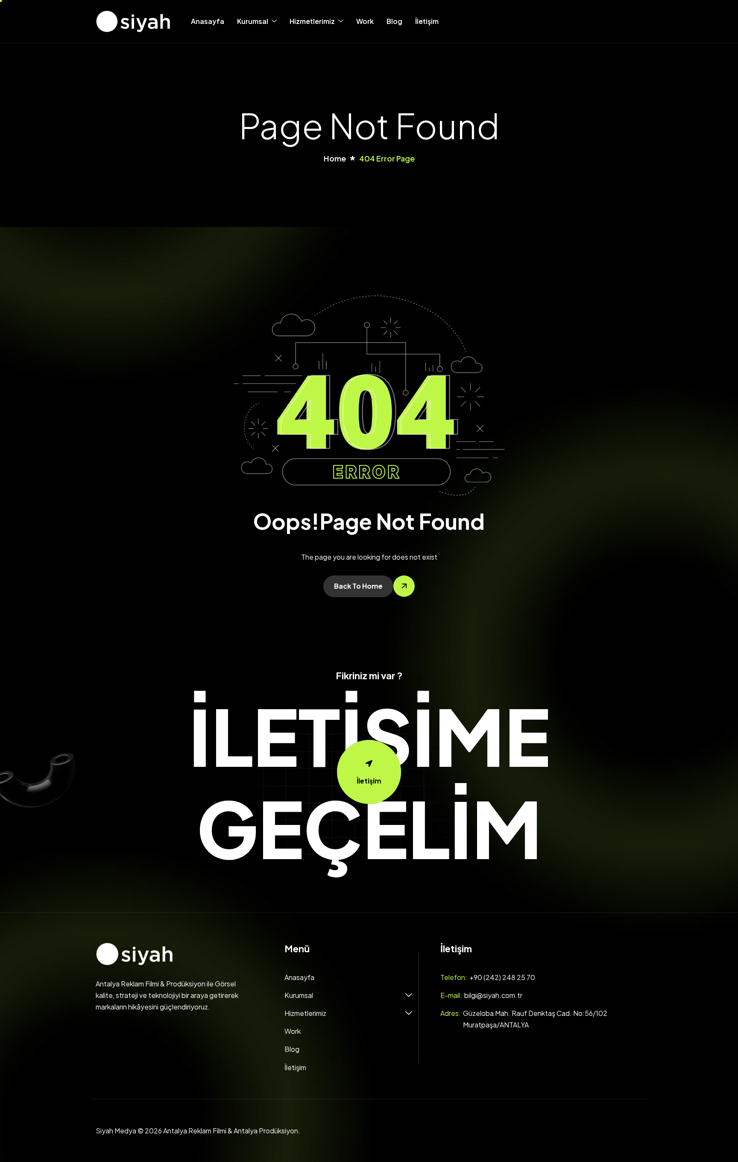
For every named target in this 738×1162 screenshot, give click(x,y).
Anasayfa (207, 21)
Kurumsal (252, 21)
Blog (394, 21)
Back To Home (358, 585)
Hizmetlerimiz (312, 21)
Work (365, 21)
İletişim (427, 21)
